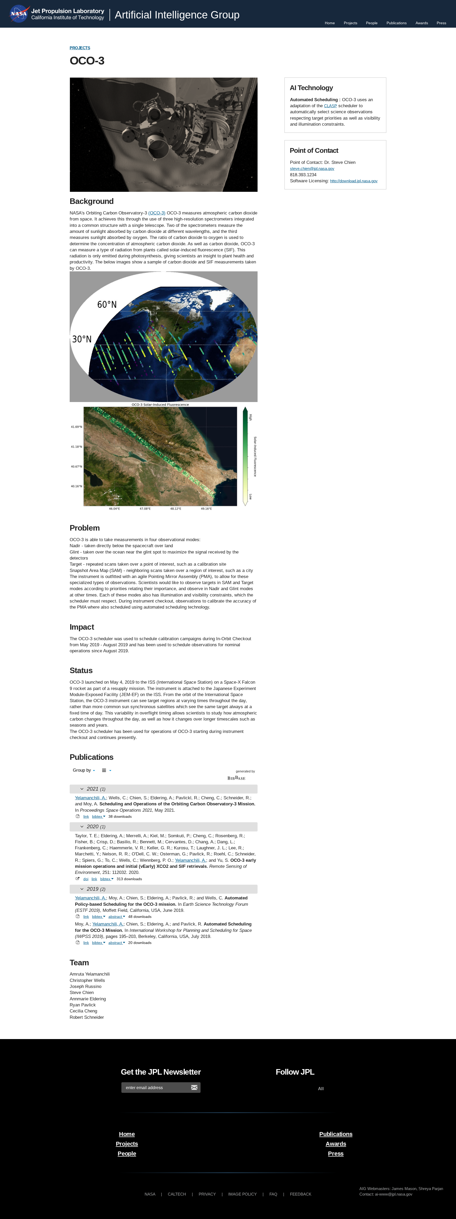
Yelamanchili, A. (90, 797)
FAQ (273, 1194)
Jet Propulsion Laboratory (68, 9)
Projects (350, 23)
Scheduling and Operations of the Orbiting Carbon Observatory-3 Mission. (177, 803)
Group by (82, 770)
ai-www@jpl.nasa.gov (393, 1194)
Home (330, 23)
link (86, 816)
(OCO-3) (156, 213)
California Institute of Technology (68, 18)
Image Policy (242, 1194)
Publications (397, 23)
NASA (21, 14)
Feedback (300, 1194)
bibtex (97, 816)
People (372, 23)
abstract (115, 916)
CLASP (330, 106)
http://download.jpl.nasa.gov (354, 181)
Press (441, 23)
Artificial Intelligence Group (177, 15)
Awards (422, 23)
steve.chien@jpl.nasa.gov (312, 168)
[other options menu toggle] (107, 770)
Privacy (207, 1194)
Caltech (177, 1194)
